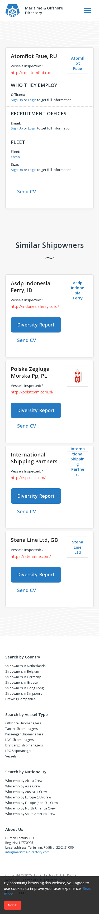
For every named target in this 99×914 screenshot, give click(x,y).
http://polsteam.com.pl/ (32, 391)
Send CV (26, 191)
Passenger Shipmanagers (24, 734)
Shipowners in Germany (23, 677)
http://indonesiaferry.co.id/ (35, 306)
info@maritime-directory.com (27, 852)
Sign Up (17, 99)
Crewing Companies (20, 699)
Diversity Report (36, 324)
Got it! (12, 905)
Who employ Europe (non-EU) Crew (31, 803)
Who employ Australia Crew (26, 792)
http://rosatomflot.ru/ (30, 72)
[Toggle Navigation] (87, 10)
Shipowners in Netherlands (25, 666)
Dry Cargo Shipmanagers (24, 745)
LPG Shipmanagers (19, 751)
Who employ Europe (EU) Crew (28, 797)
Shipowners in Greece (21, 682)
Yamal (16, 156)
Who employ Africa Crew (23, 780)
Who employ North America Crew (30, 808)
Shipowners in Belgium (22, 671)
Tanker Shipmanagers (21, 728)
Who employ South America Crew (30, 814)
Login (32, 99)
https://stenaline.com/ (31, 556)
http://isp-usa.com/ (28, 477)
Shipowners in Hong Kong (24, 688)
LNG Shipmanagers (19, 740)
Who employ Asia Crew (22, 786)
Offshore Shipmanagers (23, 723)
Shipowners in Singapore (23, 693)
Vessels (10, 756)
